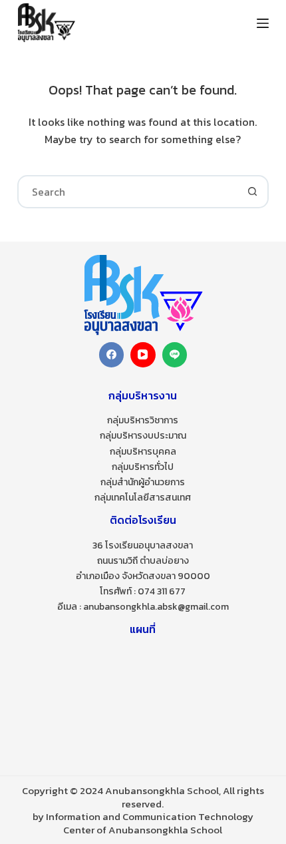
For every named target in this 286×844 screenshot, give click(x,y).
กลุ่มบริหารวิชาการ (142, 420)
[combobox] (128, 191)
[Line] (175, 354)
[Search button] (252, 191)
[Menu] (263, 23)
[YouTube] (143, 354)
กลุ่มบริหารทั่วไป (143, 467)
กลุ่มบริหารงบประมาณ (143, 436)
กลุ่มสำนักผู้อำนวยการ (142, 482)
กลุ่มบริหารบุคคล (143, 452)
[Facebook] (111, 354)
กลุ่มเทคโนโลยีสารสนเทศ (142, 498)
